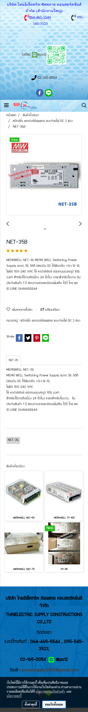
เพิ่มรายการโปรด (21, 310)
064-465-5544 (40, 17)
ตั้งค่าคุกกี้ (31, 704)
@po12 (42, 55)
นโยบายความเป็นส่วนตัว (50, 691)
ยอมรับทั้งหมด (54, 704)
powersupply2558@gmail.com (50, 670)
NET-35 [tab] (13, 360)
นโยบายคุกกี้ (14, 696)
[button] (82, 105)
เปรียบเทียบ (52, 310)
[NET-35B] (44, 175)
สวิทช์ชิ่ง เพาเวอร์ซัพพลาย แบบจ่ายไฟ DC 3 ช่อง (50, 320)
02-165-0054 (33, 660)
